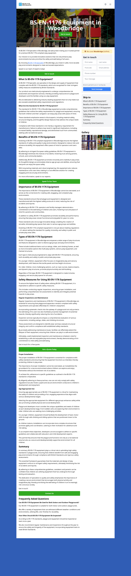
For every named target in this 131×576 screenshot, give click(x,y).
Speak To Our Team (49, 181)
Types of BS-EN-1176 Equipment (94, 111)
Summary (86, 120)
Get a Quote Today (49, 349)
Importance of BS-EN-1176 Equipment (97, 108)
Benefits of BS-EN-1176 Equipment (95, 104)
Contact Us (49, 493)
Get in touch (65, 34)
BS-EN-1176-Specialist (36, 63)
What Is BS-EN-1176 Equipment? (94, 101)
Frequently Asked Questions (93, 123)
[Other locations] (105, 4)
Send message (97, 89)
